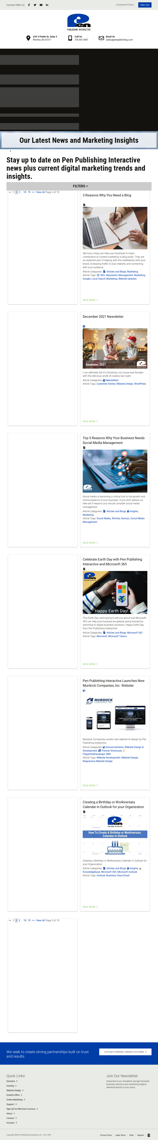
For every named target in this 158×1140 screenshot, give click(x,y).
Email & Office (13, 1095)
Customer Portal (125, 4)
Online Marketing (14, 1099)
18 (24, 192)
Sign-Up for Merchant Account (21, 1109)
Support (10, 1104)
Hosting (10, 1086)
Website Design (13, 1090)
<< (10, 192)
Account (10, 1123)
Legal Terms (121, 1135)
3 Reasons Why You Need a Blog (107, 195)
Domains (10, 1081)
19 (29, 192)
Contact (10, 1118)
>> (33, 192)
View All (40, 192)
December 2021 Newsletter (103, 317)
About (9, 1113)
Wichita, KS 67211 (45, 38)
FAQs (131, 1135)
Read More (89, 300)
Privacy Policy (106, 1135)
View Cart (145, 5)
